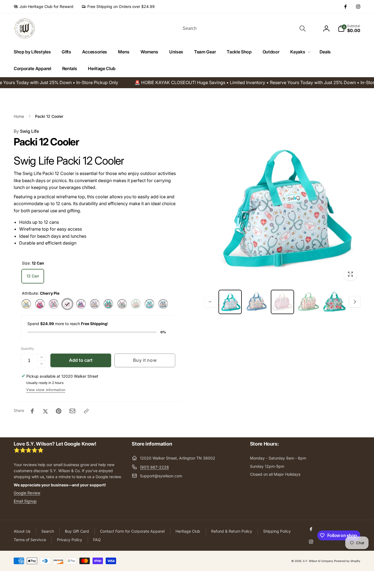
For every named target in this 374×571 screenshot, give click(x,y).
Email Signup (25, 501)
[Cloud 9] (81, 304)
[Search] (302, 28)
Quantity (27, 348)
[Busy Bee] (26, 304)
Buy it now (145, 360)
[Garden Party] (122, 304)
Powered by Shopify (347, 561)
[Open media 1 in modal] (282, 206)
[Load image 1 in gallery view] (230, 302)
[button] (299, 52)
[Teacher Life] (163, 304)
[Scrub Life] (149, 304)
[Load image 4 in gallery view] (308, 302)
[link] (43, 7)
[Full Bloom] (108, 304)
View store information (45, 390)
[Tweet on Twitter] (45, 411)
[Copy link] (86, 411)
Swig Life (26, 131)
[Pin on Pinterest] (58, 411)
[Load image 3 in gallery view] (282, 302)
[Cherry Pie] (67, 304)
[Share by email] (72, 411)
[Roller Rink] (136, 304)
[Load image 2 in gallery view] (256, 302)
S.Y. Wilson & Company (318, 561)
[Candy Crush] (40, 304)
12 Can (33, 276)
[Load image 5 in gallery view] (334, 302)
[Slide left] (210, 302)
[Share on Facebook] (32, 411)
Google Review (27, 492)
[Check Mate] (54, 304)
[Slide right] (354, 302)
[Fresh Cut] (95, 304)
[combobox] (243, 28)
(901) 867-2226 (154, 467)
